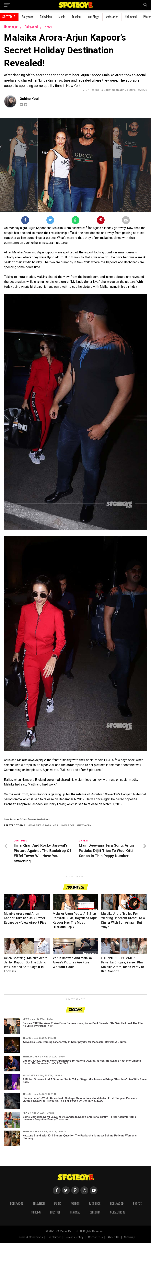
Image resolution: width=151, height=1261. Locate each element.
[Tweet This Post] (50, 221)
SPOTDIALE (8, 16)
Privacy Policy (74, 1237)
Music (61, 16)
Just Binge (93, 16)
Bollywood (27, 16)
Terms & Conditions (30, 1237)
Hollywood (131, 16)
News (48, 26)
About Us (114, 1237)
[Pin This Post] (101, 221)
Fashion (76, 16)
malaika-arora (40, 825)
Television (46, 16)
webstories (112, 16)
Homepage (11, 26)
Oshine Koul (29, 99)
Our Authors (117, 1212)
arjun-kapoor (65, 825)
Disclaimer (54, 1237)
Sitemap (129, 1237)
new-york (84, 825)
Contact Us (95, 1237)
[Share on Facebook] (25, 221)
